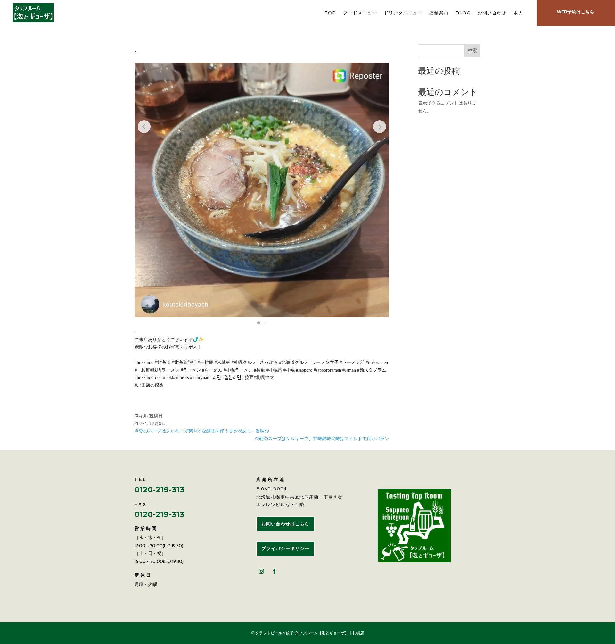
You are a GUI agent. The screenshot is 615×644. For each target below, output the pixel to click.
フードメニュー (360, 13)
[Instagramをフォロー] (261, 571)
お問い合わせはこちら (285, 523)
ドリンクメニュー (403, 13)
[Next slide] (379, 126)
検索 (472, 50)
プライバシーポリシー (285, 548)
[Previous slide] (144, 126)
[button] (258, 322)
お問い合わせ (492, 13)
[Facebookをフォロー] (274, 571)
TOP (330, 13)
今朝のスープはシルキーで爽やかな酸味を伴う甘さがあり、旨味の (202, 430)
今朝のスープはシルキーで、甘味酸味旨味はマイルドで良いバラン (322, 438)
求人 (518, 13)
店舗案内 (438, 13)
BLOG (463, 13)
